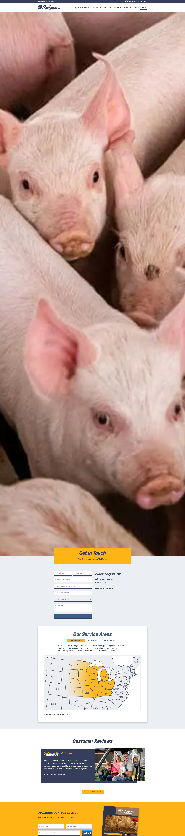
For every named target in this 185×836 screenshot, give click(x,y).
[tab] (76, 640)
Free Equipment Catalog (46, 1)
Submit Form (73, 616)
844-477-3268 (142, 1)
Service (117, 7)
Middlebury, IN (130, 1)
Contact (143, 7)
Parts (110, 7)
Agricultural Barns (83, 7)
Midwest (88, 645)
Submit (87, 832)
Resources (127, 7)
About (136, 7)
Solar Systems (99, 7)
